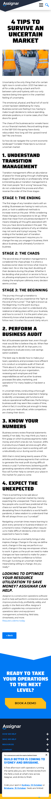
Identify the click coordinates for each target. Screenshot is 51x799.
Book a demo (25, 703)
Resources (8, 744)
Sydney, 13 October (32, 785)
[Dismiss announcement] (46, 755)
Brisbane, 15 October (15, 788)
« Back (9, 636)
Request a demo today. (13, 621)
